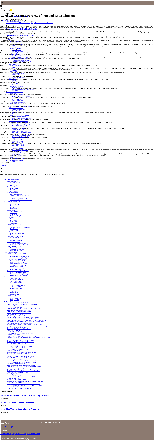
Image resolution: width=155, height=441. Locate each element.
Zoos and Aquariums (12, 192)
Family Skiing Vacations (13, 242)
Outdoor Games (11, 210)
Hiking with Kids (14, 300)
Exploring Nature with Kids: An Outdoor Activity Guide (21, 362)
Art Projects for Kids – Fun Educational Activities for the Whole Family (25, 321)
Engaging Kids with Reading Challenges (17, 347)
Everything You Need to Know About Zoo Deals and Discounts (23, 318)
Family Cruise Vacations (13, 231)
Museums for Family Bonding (18, 272)
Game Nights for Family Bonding (19, 263)
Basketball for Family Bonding (18, 269)
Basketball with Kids (15, 292)
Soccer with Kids (14, 294)
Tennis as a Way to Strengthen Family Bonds (18, 310)
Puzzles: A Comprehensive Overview (16, 327)
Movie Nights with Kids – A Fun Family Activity (19, 323)
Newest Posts (7, 301)
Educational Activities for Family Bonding (18, 271)
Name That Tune (14, 204)
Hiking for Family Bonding (17, 255)
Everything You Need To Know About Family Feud (20, 340)
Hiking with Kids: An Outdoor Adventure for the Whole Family (23, 384)
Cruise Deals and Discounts (17, 233)
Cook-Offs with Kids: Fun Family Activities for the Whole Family (24, 371)
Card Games (13, 223)
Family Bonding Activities (10, 252)
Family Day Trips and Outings (11, 179)
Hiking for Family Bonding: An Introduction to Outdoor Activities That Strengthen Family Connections (33, 326)
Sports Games (13, 213)
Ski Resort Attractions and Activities (19, 245)
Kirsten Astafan (6, 20)
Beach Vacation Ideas (15, 239)
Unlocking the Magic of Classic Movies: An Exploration (21, 356)
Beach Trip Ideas (14, 188)
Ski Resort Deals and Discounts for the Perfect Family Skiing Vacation (25, 360)
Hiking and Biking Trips (16, 247)
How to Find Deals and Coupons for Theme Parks (20, 358)
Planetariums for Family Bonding (18, 275)
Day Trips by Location (13, 187)
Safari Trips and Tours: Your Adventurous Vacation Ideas (21, 336)
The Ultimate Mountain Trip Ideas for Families (19, 369)
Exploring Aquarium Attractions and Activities (19, 313)
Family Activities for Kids (10, 276)
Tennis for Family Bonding (17, 268)
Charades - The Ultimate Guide (15, 334)
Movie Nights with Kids (16, 279)
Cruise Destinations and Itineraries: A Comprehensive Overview (23, 308)
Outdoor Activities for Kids (14, 295)
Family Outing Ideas (12, 181)
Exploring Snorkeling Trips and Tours (16, 359)
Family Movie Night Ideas (14, 224)
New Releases (14, 229)
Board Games (13, 220)
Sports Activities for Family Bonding (16, 265)
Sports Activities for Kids (13, 289)
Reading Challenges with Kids (18, 288)
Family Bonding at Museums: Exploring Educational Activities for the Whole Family (28, 337)
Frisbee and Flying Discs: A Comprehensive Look (20, 333)
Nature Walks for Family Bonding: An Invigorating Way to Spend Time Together (27, 320)
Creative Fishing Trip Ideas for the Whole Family (19, 302)
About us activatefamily (32, 438)
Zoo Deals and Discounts (16, 194)
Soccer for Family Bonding (17, 266)
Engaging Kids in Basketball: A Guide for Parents (19, 331)
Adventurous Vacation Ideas (14, 246)
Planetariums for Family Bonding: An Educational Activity (22, 376)
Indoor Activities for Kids (13, 278)
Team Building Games (16, 211)
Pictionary (13, 205)
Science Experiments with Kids (18, 285)
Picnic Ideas (13, 184)
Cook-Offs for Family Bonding (18, 260)
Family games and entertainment (13, 21)
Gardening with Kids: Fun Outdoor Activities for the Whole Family (24, 304)
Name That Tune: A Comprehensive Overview (19, 311)
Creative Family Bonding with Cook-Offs (17, 305)
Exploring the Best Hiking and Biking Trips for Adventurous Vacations (25, 385)
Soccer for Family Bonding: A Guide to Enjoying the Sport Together (24, 324)
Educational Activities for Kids (15, 284)
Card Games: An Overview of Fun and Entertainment (20, 342)
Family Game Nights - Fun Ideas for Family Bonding (20, 339)
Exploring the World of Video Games (16, 375)
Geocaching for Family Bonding (18, 258)
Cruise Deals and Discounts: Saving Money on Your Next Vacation (24, 366)
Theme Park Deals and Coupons (18, 198)
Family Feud (13, 208)
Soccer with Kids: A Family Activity (16, 379)
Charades (12, 207)
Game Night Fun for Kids (13, 350)
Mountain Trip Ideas (15, 189)
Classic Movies (14, 226)
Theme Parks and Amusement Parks (16, 197)
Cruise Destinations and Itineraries (19, 234)
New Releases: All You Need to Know (17, 314)
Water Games (13, 214)
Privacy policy (29, 439)
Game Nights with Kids (16, 282)
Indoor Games (23, 21)
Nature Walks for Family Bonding (19, 274)
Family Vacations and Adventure (12, 230)
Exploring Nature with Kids (17, 297)
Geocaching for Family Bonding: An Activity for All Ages (22, 368)
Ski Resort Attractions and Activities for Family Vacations (21, 352)
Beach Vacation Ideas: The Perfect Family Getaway (20, 346)
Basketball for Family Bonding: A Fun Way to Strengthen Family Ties (25, 381)
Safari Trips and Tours (16, 250)
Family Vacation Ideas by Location (16, 236)
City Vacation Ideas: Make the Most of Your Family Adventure (23, 317)
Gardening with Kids (15, 298)
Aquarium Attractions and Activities (19, 195)
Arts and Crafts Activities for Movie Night (21, 227)
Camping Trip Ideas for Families (15, 382)
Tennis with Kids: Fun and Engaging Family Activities (21, 365)
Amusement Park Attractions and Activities (21, 200)
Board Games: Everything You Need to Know (19, 345)
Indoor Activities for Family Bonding (16, 259)
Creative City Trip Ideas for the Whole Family (19, 329)
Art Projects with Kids (16, 287)
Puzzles (12, 218)
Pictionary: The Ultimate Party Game (16, 378)
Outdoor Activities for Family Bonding (17, 253)
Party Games (10, 203)
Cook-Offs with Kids (15, 281)
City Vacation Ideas (15, 237)
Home (4, 8)
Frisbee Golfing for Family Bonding (19, 256)
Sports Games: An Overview (14, 307)
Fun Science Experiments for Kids (16, 363)
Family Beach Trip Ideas (13, 330)
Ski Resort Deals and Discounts (18, 243)
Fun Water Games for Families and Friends (18, 353)
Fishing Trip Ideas (15, 185)
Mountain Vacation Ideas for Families (16, 343)
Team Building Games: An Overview (16, 316)
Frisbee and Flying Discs (16, 216)
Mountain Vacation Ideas (16, 240)
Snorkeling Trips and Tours (17, 249)
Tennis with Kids (14, 291)
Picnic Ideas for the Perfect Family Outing (17, 355)
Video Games (13, 221)
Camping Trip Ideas (15, 182)
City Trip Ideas (14, 191)
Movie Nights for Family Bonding (19, 262)
